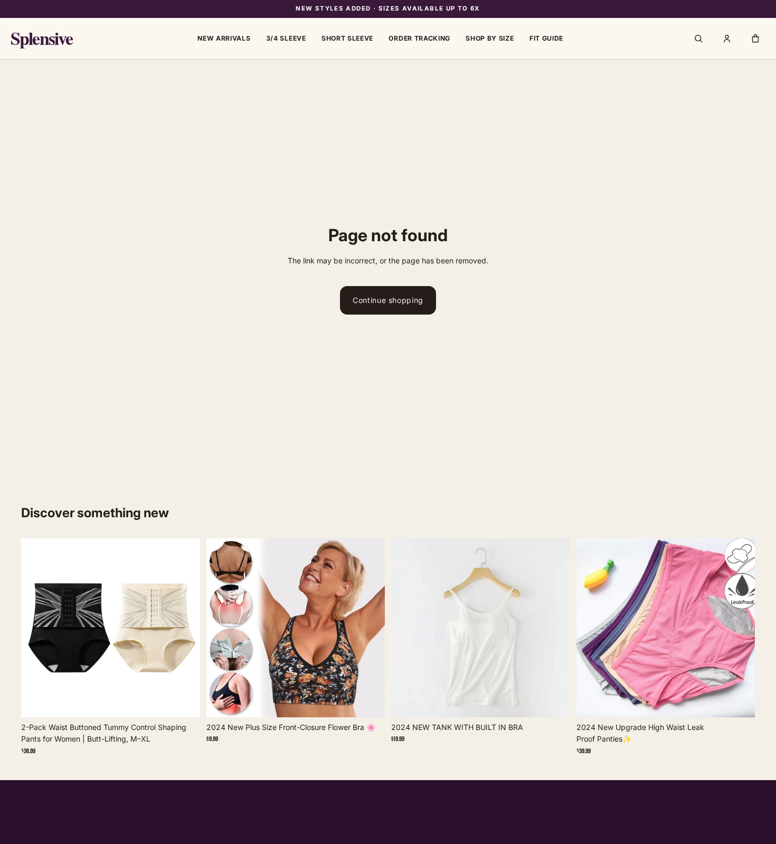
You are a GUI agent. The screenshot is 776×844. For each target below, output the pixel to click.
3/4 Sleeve (286, 38)
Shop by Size (490, 38)
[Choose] (183, 697)
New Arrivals (223, 38)
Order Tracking (419, 38)
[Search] (698, 39)
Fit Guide (546, 38)
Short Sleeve (347, 38)
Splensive (41, 39)
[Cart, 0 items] (755, 39)
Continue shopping (388, 300)
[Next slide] (184, 628)
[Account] (727, 39)
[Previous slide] (37, 628)
